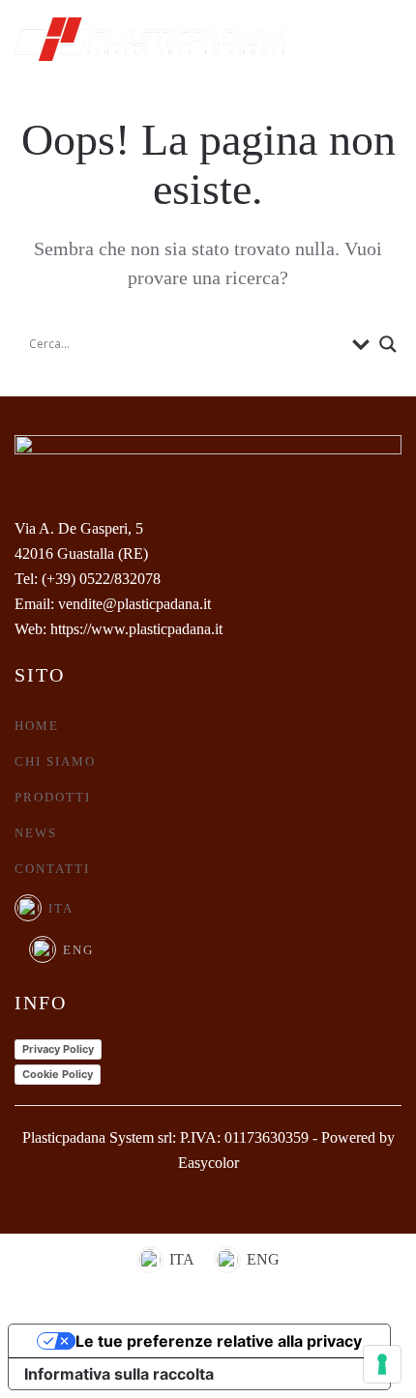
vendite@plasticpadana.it (134, 604)
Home (37, 725)
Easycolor (208, 1162)
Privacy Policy (58, 1049)
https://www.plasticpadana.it (136, 629)
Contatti (52, 868)
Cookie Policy (57, 1074)
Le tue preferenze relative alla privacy (218, 1341)
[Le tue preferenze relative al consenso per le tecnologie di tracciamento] (382, 1364)
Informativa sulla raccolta (119, 1373)
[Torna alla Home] (150, 38)
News (36, 833)
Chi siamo (55, 761)
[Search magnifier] (387, 344)
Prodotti (53, 797)
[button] (391, 38)
